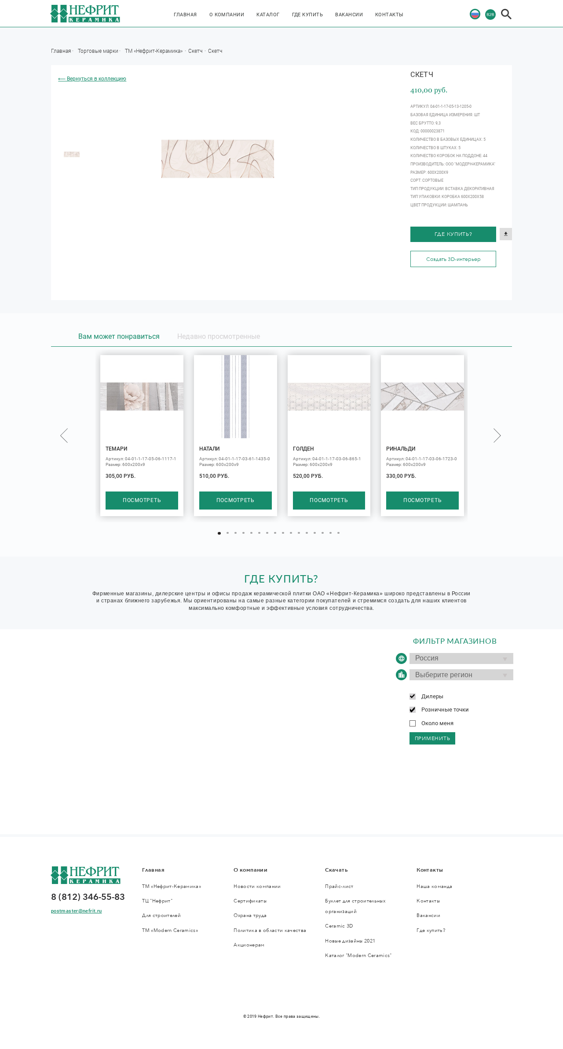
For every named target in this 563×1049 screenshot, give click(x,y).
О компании (227, 15)
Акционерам (249, 945)
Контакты (389, 15)
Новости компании (257, 886)
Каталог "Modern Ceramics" (358, 955)
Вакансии (349, 15)
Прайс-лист (339, 886)
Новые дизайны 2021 (350, 941)
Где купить (307, 15)
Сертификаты (250, 901)
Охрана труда (250, 915)
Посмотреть (142, 500)
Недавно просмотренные (218, 336)
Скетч (196, 50)
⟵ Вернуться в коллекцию (92, 79)
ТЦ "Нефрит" (157, 901)
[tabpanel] (71, 154)
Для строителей (161, 915)
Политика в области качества (270, 930)
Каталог (267, 15)
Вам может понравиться (119, 336)
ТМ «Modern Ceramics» (170, 930)
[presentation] (64, 435)
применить (432, 738)
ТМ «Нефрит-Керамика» (154, 50)
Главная (185, 15)
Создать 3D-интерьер (453, 259)
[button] (219, 533)
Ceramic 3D (339, 926)
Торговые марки (98, 50)
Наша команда (434, 886)
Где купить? (453, 234)
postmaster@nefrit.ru (76, 911)
